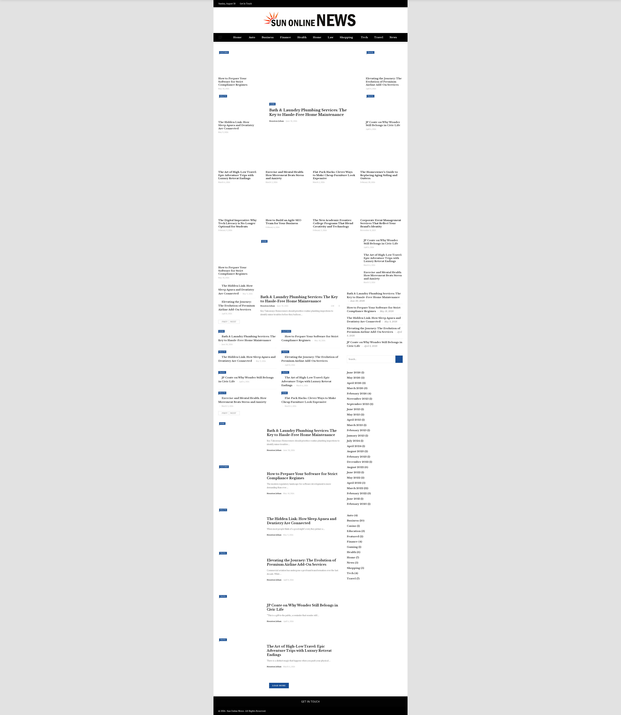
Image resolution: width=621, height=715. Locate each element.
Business (268, 37)
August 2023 (355, 451)
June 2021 (353, 498)
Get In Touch (246, 3)
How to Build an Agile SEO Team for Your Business (283, 222)
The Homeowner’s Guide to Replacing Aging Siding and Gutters (379, 175)
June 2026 (354, 372)
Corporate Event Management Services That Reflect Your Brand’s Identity (380, 223)
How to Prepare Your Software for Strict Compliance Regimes (232, 81)
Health (301, 37)
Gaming (352, 546)
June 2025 (353, 409)
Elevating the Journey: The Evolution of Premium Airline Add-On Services (384, 81)
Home (237, 37)
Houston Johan (276, 121)
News (393, 37)
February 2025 (356, 430)
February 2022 (357, 493)
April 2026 (354, 383)
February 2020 (357, 503)
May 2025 (353, 414)
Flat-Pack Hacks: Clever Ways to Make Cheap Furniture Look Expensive (334, 175)
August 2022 (355, 467)
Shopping (346, 37)
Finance (285, 37)
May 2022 (353, 477)
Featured (224, 52)
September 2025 (358, 404)
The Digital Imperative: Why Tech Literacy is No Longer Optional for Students (237, 223)
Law (330, 37)
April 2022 (354, 482)
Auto (252, 37)
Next (233, 322)
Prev (225, 322)
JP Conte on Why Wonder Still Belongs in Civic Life (383, 124)
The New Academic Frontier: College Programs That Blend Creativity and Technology (333, 223)
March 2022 (355, 488)
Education (354, 531)
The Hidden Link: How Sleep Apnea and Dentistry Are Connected (236, 125)
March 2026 (355, 388)
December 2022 (358, 461)
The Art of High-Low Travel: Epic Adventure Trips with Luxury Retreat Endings (237, 175)
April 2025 (354, 419)
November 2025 (358, 398)
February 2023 (357, 456)
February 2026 (357, 393)
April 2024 (354, 446)
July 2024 (353, 440)
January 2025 (356, 435)
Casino (351, 525)
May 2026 (353, 377)
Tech (364, 37)
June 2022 (353, 472)
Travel (378, 37)
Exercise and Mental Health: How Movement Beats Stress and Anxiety (285, 175)
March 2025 (355, 425)
